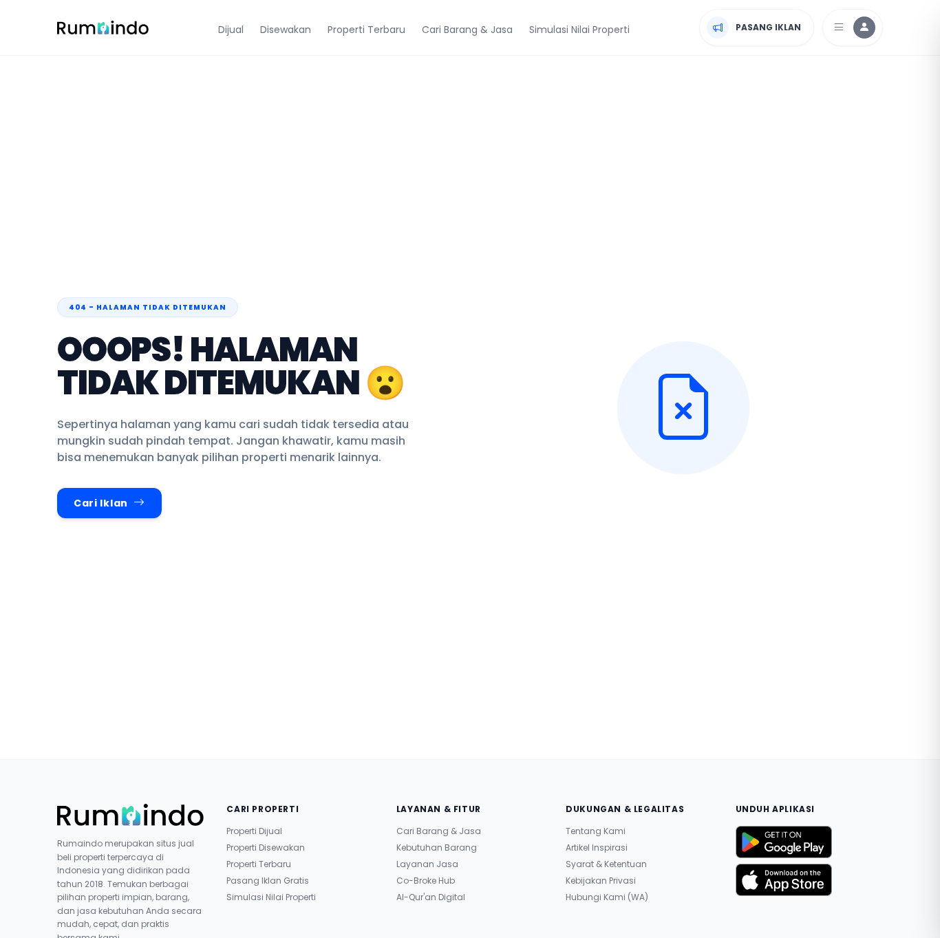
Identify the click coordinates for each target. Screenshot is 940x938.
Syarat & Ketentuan (606, 864)
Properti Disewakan (265, 847)
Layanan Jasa (427, 864)
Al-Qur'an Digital (430, 897)
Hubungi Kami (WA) (607, 897)
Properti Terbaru (366, 29)
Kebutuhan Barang (436, 847)
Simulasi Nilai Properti (579, 29)
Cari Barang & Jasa (467, 29)
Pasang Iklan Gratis (267, 880)
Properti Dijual (254, 831)
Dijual (231, 29)
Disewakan (285, 29)
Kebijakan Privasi (601, 880)
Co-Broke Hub (425, 880)
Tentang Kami (596, 831)
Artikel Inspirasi (597, 847)
